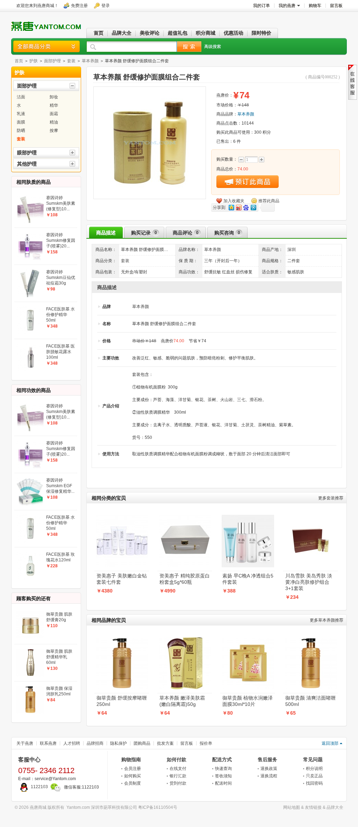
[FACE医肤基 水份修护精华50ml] (30, 308)
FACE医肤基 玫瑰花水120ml (60, 557)
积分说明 (314, 768)
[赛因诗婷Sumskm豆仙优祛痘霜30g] (30, 271)
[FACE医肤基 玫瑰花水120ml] (30, 553)
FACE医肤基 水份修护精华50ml (60, 315)
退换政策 (268, 768)
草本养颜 (90, 60)
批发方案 (165, 743)
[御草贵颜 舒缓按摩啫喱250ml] (122, 639)
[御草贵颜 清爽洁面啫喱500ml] (311, 639)
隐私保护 (118, 743)
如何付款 (176, 759)
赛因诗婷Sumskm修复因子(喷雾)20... (60, 240)
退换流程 (268, 775)
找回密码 (314, 783)
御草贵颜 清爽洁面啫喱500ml (310, 701)
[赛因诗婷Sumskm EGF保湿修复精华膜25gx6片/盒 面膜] (30, 479)
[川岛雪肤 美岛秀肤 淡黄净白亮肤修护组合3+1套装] (311, 516)
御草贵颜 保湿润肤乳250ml (59, 691)
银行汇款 (178, 775)
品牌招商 (95, 743)
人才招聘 (71, 743)
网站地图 (291, 807)
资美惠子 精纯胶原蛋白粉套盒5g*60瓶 (184, 579)
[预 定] (247, 181)
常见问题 (313, 759)
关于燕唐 (24, 743)
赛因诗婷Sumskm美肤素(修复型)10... (60, 203)
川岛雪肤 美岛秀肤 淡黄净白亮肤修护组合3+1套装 (308, 582)
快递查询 (223, 768)
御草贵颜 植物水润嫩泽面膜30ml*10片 (247, 701)
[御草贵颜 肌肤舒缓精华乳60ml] (30, 650)
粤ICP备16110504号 (157, 807)
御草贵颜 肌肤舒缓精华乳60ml (59, 657)
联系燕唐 (48, 743)
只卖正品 (314, 775)
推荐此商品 (268, 200)
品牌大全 (335, 807)
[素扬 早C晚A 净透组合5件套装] (248, 516)
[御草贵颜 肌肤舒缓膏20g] (30, 613)
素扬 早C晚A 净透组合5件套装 (247, 579)
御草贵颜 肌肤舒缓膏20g (59, 617)
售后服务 (267, 759)
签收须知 (223, 775)
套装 (71, 60)
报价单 (206, 743)
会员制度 (132, 783)
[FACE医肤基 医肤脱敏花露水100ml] (30, 345)
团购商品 (142, 743)
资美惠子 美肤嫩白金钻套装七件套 (121, 579)
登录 (105, 5)
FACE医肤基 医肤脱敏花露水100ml (60, 352)
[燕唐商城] (46, 32)
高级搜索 (212, 46)
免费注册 (79, 5)
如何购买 (132, 775)
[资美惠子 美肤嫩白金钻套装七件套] (122, 516)
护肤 (33, 60)
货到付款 (178, 783)
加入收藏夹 (233, 200)
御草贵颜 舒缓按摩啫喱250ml (121, 701)
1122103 (39, 786)
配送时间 (223, 783)
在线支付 (178, 768)
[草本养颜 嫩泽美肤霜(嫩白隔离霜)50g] (185, 639)
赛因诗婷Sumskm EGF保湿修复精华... (60, 486)
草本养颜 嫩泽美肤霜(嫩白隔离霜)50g (182, 701)
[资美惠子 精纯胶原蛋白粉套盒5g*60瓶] (185, 516)
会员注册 (132, 768)
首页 (19, 60)
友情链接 (313, 807)
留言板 (186, 743)
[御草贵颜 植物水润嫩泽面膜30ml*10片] (248, 639)
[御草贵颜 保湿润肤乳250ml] (30, 687)
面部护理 (52, 60)
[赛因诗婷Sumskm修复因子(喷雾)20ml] (30, 234)
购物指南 (131, 759)
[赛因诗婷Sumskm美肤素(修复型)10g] (30, 197)
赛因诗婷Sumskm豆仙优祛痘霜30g (60, 277)
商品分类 (46, 46)
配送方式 (222, 759)
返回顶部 (330, 743)
